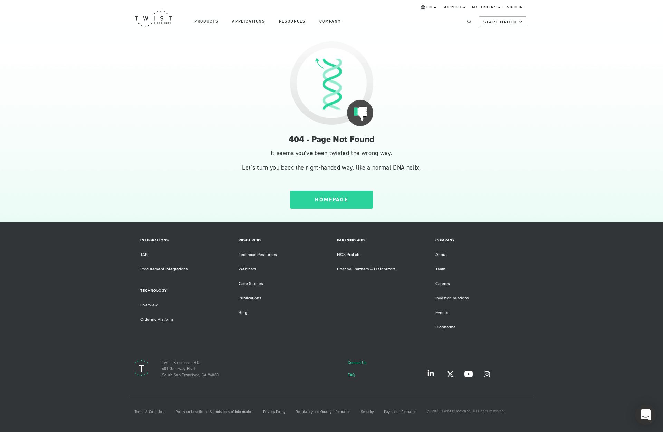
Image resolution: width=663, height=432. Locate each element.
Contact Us (357, 362)
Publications (250, 298)
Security (367, 412)
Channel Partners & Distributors (366, 269)
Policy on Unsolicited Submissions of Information (214, 412)
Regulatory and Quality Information (323, 412)
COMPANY (330, 21)
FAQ (351, 375)
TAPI (144, 254)
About (441, 254)
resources (292, 21)
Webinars (247, 269)
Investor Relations (452, 298)
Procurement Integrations (164, 269)
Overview (149, 305)
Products (206, 21)
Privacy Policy (274, 412)
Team (440, 269)
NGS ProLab (348, 254)
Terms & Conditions (150, 412)
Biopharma (445, 327)
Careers (442, 283)
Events (441, 312)
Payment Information (400, 412)
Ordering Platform (156, 319)
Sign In (515, 7)
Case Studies (251, 283)
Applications (248, 21)
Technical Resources (258, 254)
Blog (243, 312)
